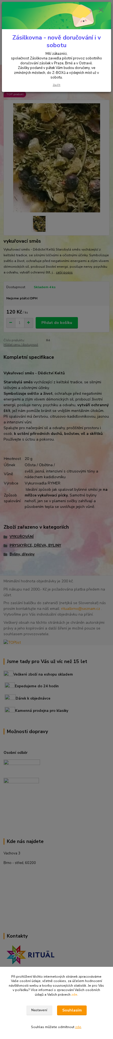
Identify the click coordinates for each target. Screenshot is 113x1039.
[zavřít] (101, 10)
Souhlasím (72, 1010)
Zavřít (56, 85)
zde (74, 994)
